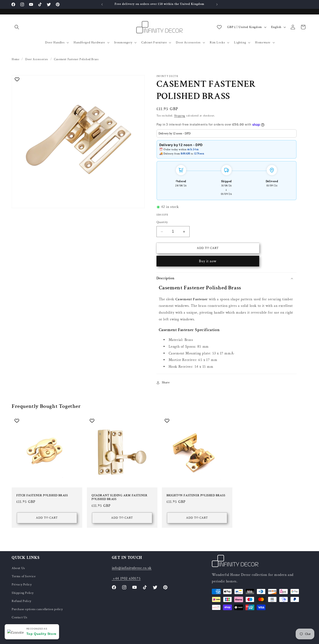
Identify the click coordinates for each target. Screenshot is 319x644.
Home (15, 59)
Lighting (240, 42)
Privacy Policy (22, 585)
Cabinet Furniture (154, 42)
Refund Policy (21, 601)
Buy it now (207, 261)
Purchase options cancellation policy (37, 609)
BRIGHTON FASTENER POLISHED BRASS (196, 495)
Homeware (262, 42)
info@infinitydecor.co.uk (132, 568)
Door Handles (54, 42)
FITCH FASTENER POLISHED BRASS (42, 495)
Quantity (162, 222)
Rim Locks (217, 42)
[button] (17, 27)
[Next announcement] (217, 4)
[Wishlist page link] (219, 27)
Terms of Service (24, 576)
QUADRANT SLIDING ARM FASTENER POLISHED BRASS (119, 497)
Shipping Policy (23, 593)
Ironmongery (123, 42)
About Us (18, 568)
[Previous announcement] (102, 4)
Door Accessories (188, 42)
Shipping (179, 115)
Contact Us (19, 617)
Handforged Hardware (89, 42)
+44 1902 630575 (126, 578)
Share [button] (166, 383)
